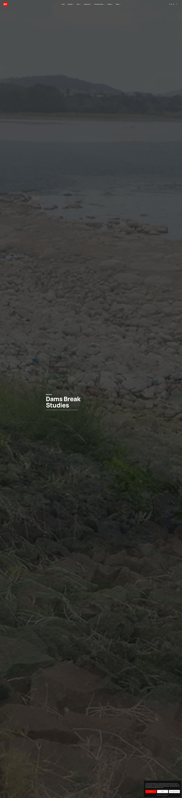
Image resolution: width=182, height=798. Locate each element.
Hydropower (87, 4)
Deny (162, 791)
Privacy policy (165, 795)
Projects (109, 4)
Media (117, 4)
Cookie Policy (159, 795)
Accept (151, 791)
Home (63, 4)
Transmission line (98, 4)
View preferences (174, 791)
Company (70, 4)
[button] (176, 4)
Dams (78, 4)
